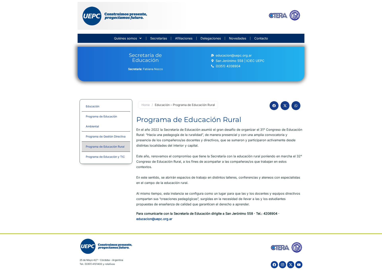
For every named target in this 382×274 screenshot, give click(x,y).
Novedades (237, 38)
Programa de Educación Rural (105, 146)
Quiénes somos (125, 38)
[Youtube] (298, 264)
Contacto (261, 38)
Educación (92, 106)
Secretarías (158, 38)
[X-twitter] (290, 264)
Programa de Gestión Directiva (106, 136)
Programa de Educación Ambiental (101, 121)
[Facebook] (274, 264)
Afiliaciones (183, 38)
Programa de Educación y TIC (105, 156)
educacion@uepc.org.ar (154, 219)
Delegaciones (211, 38)
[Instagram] (282, 264)
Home (145, 105)
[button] (274, 105)
